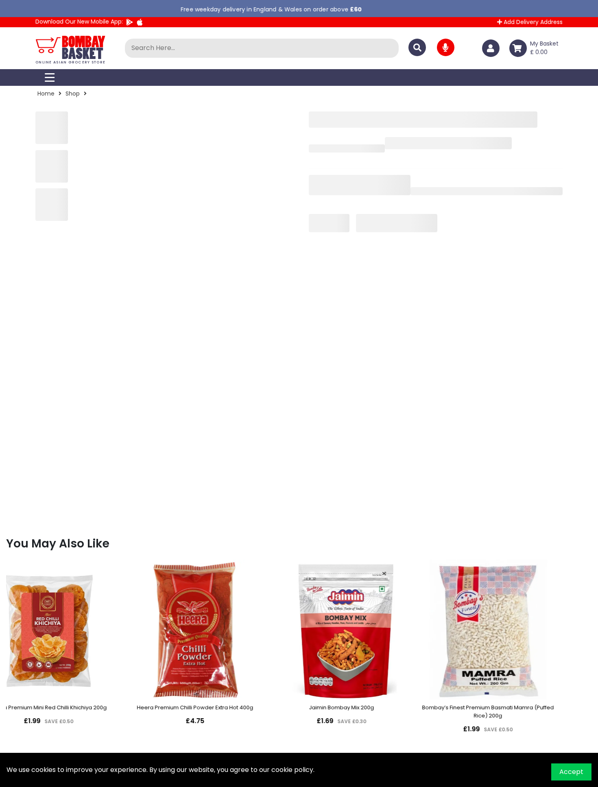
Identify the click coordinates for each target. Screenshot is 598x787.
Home (46, 93)
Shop (72, 93)
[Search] (417, 47)
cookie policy (292, 769)
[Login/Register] (492, 48)
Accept (571, 771)
